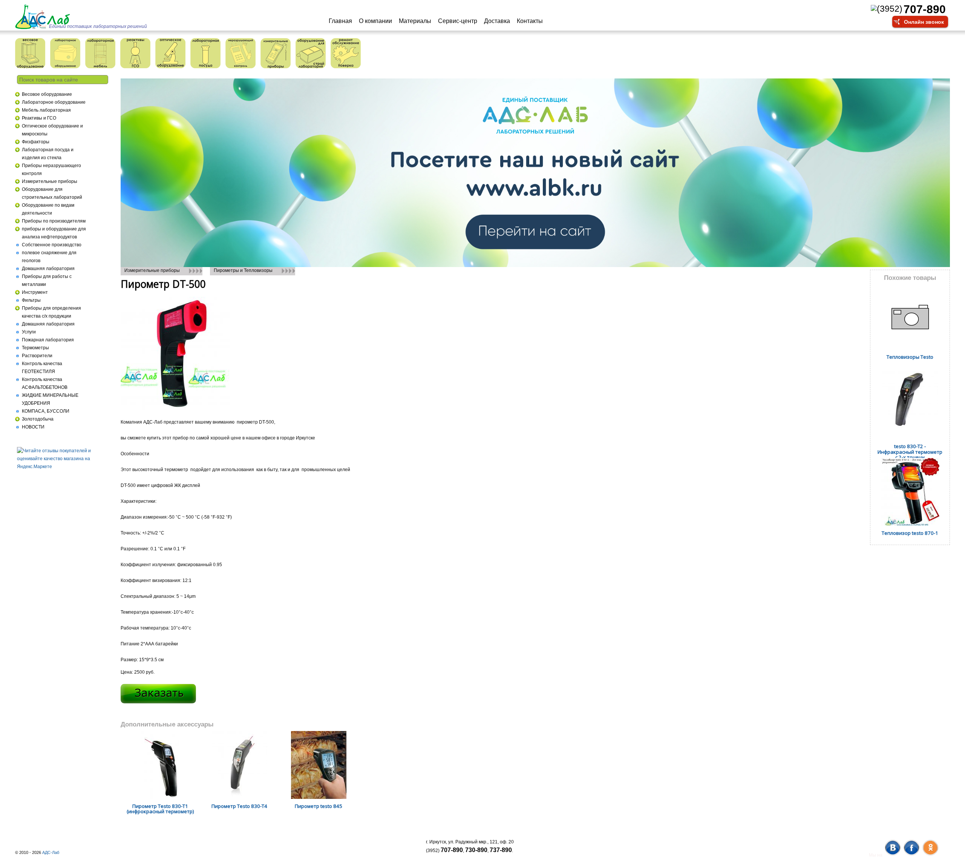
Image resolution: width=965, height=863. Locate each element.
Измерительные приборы (49, 181)
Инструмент (35, 292)
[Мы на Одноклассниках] (930, 855)
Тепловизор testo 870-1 (910, 533)
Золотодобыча (38, 419)
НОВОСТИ (33, 427)
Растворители (37, 355)
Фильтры (31, 300)
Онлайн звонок (924, 21)
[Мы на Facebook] (911, 855)
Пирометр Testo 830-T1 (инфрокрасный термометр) (160, 809)
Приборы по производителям (54, 221)
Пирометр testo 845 (318, 806)
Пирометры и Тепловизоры (243, 270)
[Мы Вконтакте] (892, 855)
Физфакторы (35, 141)
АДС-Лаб (50, 852)
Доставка (497, 21)
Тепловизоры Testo (910, 356)
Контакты (530, 21)
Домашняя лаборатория (48, 268)
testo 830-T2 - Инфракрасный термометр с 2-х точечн (910, 452)
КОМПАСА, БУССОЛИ (45, 411)
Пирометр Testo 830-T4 (239, 806)
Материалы (415, 21)
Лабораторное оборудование (54, 102)
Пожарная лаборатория (48, 339)
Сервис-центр (457, 21)
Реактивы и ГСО (39, 118)
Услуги (29, 332)
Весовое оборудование (47, 94)
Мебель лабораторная (46, 110)
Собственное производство (51, 244)
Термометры (35, 347)
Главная (340, 21)
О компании (375, 21)
